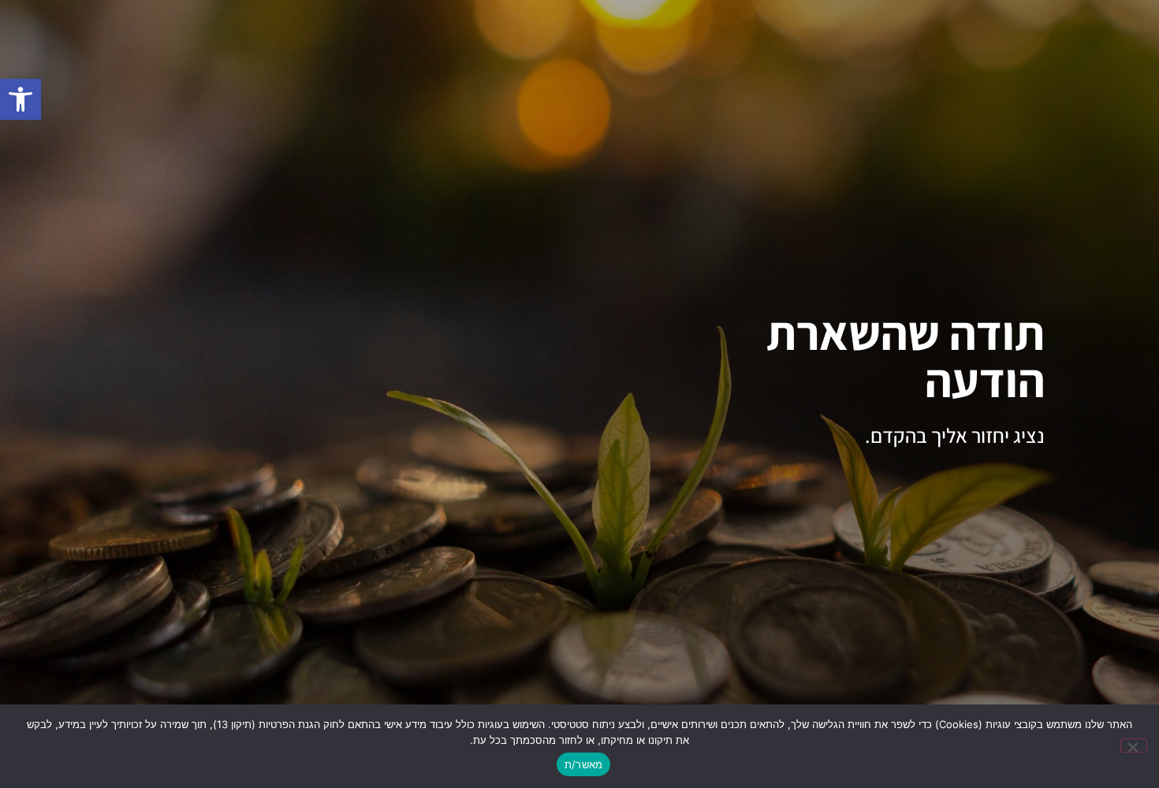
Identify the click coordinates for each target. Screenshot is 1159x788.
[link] (20, 99)
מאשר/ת (584, 764)
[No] (1133, 745)
